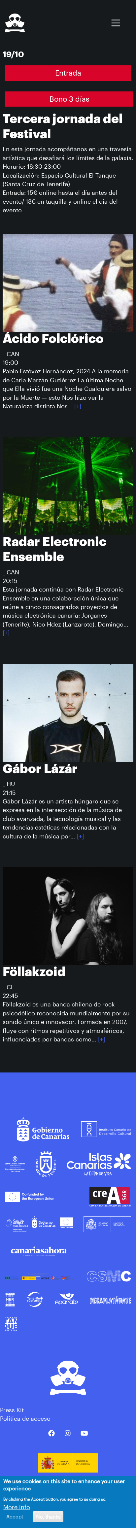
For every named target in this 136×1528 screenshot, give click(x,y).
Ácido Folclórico (53, 339)
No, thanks (48, 1516)
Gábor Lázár (40, 769)
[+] (77, 406)
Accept (14, 1516)
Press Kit (12, 1410)
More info (16, 1507)
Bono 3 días (69, 99)
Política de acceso (25, 1418)
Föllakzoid (34, 972)
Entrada (68, 73)
